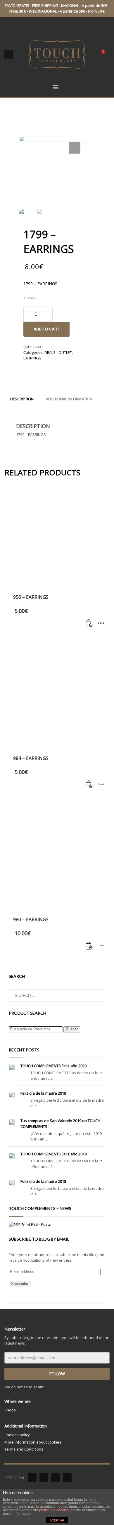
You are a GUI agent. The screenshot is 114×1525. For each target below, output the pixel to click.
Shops (10, 1410)
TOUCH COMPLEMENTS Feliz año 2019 (53, 1154)
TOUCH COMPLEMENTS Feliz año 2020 (53, 1065)
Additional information (69, 398)
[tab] (21, 399)
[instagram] (67, 1477)
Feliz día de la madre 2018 (43, 1181)
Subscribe (19, 1283)
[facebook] (32, 1477)
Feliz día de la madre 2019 (43, 1093)
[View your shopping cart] (105, 54)
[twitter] (43, 1477)
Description (22, 398)
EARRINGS (32, 358)
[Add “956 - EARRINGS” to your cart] (89, 623)
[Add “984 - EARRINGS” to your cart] (89, 785)
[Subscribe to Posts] (19, 1224)
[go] (98, 996)
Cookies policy (17, 1434)
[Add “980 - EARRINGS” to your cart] (89, 946)
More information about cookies (32, 1442)
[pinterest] (55, 1477)
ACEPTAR (57, 1520)
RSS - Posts (41, 1224)
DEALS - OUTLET (58, 352)
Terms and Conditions (23, 1449)
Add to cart (46, 329)
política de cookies (54, 1510)
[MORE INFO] (101, 623)
